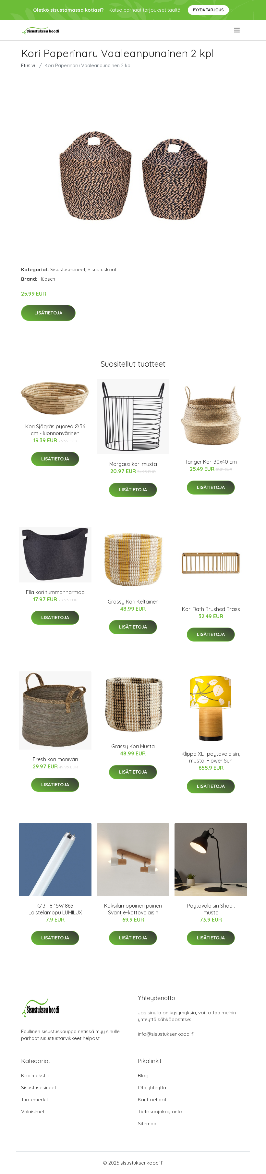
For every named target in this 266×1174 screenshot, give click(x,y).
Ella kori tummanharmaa (55, 592)
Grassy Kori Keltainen (133, 601)
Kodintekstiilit (36, 1075)
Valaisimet (32, 1111)
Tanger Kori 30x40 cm (211, 462)
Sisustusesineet (67, 269)
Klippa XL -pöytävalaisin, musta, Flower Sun (211, 757)
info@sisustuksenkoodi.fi (166, 1034)
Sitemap (147, 1123)
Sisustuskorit (102, 269)
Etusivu (29, 65)
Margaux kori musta (133, 464)
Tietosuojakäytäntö (160, 1111)
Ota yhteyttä (152, 1087)
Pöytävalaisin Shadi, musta (211, 909)
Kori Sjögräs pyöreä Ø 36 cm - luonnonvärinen (55, 429)
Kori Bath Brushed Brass (211, 609)
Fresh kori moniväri (55, 759)
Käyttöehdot (152, 1099)
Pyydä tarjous (208, 9)
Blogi (144, 1075)
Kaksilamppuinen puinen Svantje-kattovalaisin (133, 909)
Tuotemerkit (34, 1099)
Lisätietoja (48, 313)
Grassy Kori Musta (133, 746)
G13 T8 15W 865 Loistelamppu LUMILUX (55, 909)
